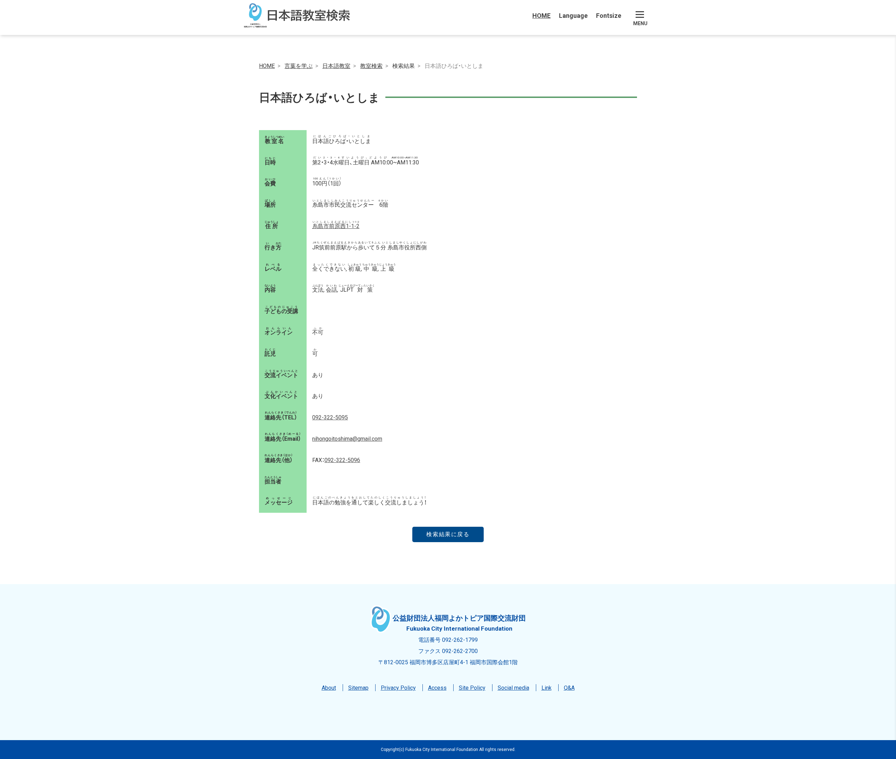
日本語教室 (336, 65)
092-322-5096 (342, 459)
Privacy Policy (398, 687)
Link (546, 687)
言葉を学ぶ (299, 65)
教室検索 (371, 65)
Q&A (569, 687)
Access (437, 687)
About (329, 687)
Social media (513, 687)
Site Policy (472, 687)
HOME (541, 15)
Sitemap (358, 687)
